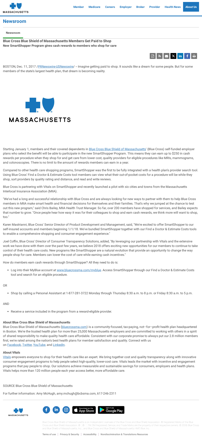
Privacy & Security (69, 434)
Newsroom (14, 21)
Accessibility (89, 434)
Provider (154, 6)
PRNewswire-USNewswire (55, 66)
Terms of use (49, 434)
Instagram (66, 410)
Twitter (27, 345)
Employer (126, 6)
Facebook (14, 345)
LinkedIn (59, 345)
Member (78, 6)
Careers (110, 6)
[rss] (160, 56)
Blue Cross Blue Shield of (117, 149)
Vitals (7, 357)
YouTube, (39, 345)
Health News (173, 6)
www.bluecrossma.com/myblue (79, 270)
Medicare (94, 6)
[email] (166, 56)
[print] (194, 56)
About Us (191, 6)
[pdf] (153, 56)
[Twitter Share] (173, 56)
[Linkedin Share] (180, 56)
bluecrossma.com (74, 327)
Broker (140, 6)
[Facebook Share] (187, 56)
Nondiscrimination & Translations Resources (124, 434)
